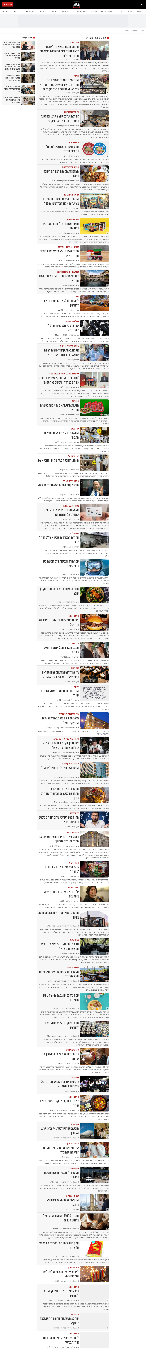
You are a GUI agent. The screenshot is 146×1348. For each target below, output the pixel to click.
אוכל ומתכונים (81, 11)
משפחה (53, 11)
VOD (130, 11)
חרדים (120, 11)
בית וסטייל (65, 11)
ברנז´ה (94, 11)
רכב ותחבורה (29, 11)
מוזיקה (42, 11)
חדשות (139, 11)
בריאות (16, 11)
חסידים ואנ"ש (107, 11)
